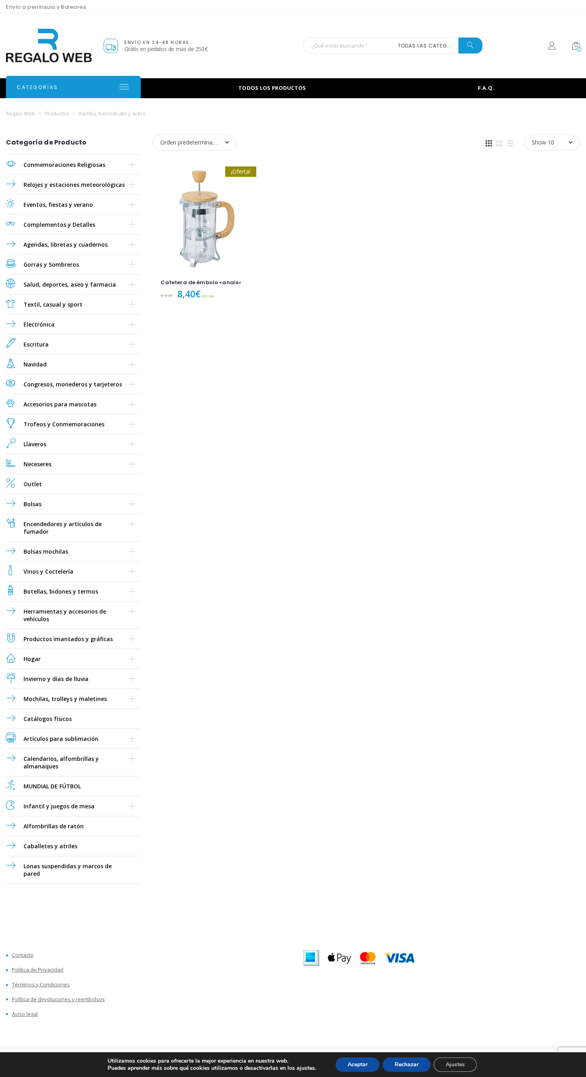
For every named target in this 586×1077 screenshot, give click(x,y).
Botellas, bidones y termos (61, 591)
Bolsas (32, 504)
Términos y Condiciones (41, 984)
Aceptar (358, 1064)
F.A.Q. (486, 87)
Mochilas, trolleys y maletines (65, 699)
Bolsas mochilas (46, 551)
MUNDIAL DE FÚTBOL (52, 786)
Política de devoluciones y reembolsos (58, 999)
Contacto (22, 955)
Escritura (36, 344)
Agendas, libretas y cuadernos (66, 244)
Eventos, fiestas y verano (58, 204)
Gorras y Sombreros (51, 264)
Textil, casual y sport (53, 304)
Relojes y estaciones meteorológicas (74, 184)
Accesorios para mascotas (60, 404)
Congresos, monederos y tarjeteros (73, 384)
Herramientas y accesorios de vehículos (65, 615)
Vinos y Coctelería (48, 571)
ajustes (306, 1068)
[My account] (552, 47)
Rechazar (407, 1064)
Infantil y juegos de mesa (59, 806)
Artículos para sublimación (61, 738)
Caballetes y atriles (50, 846)
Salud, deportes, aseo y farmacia (70, 284)
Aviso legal (25, 1014)
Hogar (32, 659)
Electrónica (39, 324)
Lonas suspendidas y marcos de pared (68, 869)
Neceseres (37, 464)
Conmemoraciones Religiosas (64, 164)
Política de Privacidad (37, 969)
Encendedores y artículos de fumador (63, 527)
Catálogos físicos (48, 719)
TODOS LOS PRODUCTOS (272, 87)
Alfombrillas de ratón (54, 826)
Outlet (33, 484)
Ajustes (455, 1064)
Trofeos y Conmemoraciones (64, 424)
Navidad (35, 364)
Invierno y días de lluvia (56, 679)
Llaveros (35, 444)
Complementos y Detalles (59, 224)
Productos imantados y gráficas (68, 639)
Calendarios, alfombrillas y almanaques (61, 762)
